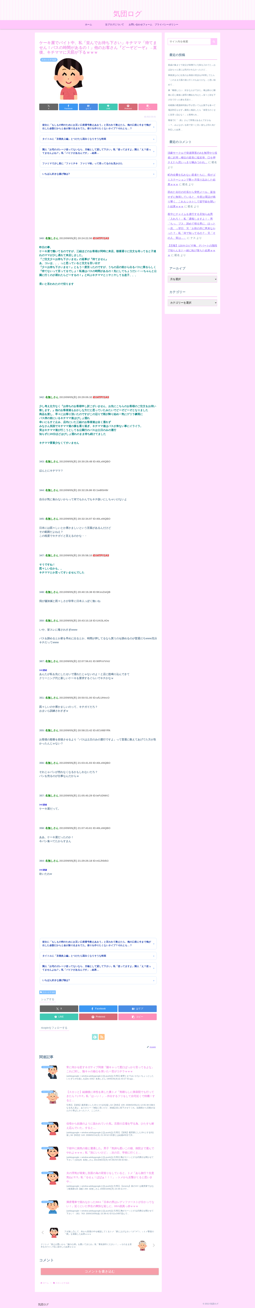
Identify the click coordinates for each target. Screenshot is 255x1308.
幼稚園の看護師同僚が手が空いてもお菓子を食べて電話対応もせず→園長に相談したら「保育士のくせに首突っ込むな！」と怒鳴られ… (192, 110)
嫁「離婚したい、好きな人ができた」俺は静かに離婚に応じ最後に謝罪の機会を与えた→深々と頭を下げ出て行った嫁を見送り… (192, 95)
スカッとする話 (48, 992)
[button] (147, 107)
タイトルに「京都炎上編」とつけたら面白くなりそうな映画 (74, 139)
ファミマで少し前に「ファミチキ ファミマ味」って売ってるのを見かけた (82, 163)
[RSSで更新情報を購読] (102, 1037)
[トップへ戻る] (251, 1304)
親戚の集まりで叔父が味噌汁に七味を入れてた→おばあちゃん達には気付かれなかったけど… (192, 67)
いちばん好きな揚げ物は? (56, 174)
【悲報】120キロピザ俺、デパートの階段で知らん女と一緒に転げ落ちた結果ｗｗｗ (192, 250)
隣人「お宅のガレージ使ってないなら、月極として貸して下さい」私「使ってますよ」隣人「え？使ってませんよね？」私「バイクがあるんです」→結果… (96, 151)
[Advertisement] (98, 211)
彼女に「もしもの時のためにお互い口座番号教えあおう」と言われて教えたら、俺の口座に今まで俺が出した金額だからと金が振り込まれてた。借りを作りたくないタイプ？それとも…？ (96, 127)
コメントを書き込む (100, 1271)
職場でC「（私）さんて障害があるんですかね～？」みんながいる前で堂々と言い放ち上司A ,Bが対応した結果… (191, 125)
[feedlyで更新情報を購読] (95, 1037)
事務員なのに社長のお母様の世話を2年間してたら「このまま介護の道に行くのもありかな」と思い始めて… (192, 80)
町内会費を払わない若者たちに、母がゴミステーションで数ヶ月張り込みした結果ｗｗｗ (191, 179)
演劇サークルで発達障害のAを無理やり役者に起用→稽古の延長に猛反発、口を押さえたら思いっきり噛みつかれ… (192, 157)
